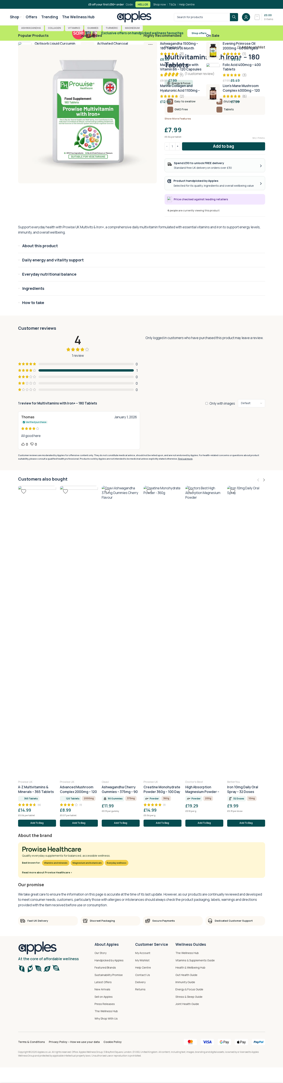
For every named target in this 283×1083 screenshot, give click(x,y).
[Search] (234, 17)
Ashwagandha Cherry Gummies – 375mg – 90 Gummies (120, 792)
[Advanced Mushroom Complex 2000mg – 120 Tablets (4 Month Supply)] (79, 632)
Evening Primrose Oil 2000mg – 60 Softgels (240, 45)
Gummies (92, 28)
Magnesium (132, 28)
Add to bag (223, 146)
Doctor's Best (194, 782)
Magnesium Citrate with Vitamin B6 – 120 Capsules (181, 67)
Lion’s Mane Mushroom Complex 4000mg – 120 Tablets (241, 90)
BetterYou (233, 782)
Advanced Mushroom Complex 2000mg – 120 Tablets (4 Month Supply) (78, 794)
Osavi (105, 782)
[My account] (246, 17)
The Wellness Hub (78, 16)
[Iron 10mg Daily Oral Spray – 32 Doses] (246, 632)
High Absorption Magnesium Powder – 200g (202, 792)
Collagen (54, 28)
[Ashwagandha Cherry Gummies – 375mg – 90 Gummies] (121, 632)
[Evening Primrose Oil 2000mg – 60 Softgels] (213, 50)
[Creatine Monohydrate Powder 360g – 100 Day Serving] (162, 632)
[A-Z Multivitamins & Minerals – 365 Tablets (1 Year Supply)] (37, 632)
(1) (80, 805)
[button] (37, 823)
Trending (49, 16)
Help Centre (187, 4)
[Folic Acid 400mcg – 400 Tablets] (213, 72)
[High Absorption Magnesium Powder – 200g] (204, 632)
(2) (182, 96)
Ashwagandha (31, 28)
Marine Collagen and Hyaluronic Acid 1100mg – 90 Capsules (180, 90)
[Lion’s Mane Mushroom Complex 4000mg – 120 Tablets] (213, 93)
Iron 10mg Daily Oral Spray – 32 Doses (242, 789)
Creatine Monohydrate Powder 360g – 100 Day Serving (162, 792)
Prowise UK (25, 782)
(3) (182, 53)
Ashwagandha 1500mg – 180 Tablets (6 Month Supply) (179, 48)
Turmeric (112, 28)
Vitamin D (74, 28)
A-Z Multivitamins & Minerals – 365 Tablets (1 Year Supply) (36, 792)
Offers (31, 16)
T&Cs (172, 4)
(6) (39, 805)
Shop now (159, 4)
